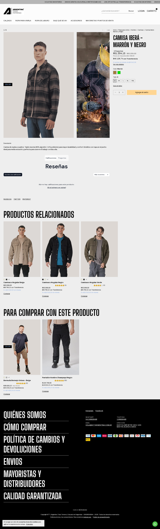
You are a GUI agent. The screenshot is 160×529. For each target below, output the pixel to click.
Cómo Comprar (25, 427)
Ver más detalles (118, 64)
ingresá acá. (87, 517)
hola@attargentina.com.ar (99, 425)
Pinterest (26, 199)
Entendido (29, 524)
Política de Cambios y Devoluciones (34, 444)
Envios (13, 462)
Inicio (115, 30)
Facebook (7, 199)
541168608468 (91, 419)
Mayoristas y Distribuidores (24, 479)
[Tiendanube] (80, 510)
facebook (99, 411)
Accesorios (76, 21)
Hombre (133, 30)
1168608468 (121, 419)
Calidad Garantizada (33, 496)
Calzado (8, 21)
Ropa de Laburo (42, 21)
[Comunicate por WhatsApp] (155, 524)
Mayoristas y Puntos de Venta (100, 21)
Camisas (140, 30)
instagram (90, 411)
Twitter (17, 199)
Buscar (131, 11)
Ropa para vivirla (123, 30)
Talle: (115, 77)
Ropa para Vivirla (23, 21)
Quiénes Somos (25, 415)
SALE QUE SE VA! (60, 21)
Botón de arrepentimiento (101, 517)
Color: (118, 69)
